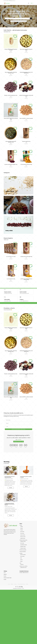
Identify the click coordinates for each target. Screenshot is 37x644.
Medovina (21, 564)
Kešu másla (22, 543)
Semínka (21, 553)
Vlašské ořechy (22, 538)
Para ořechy (22, 533)
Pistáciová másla (23, 548)
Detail (11, 53)
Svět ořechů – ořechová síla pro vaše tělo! (18, 13)
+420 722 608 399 (6, 0)
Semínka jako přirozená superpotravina (10, 477)
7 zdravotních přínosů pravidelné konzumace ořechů (9, 504)
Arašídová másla (23, 541)
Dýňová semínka (23, 554)
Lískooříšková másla (23, 544)
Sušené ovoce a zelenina (23, 566)
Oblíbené (5, 574)
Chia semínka (22, 556)
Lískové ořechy (22, 535)
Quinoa (21, 559)
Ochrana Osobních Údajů (7, 577)
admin (6, 478)
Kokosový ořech (22, 536)
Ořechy (21, 525)
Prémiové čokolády (23, 551)
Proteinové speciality (23, 549)
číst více (10, 487)
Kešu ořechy (22, 531)
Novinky (5, 576)
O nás (5, 572)
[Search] (31, 18)
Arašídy (21, 526)
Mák (21, 558)
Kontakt (5, 579)
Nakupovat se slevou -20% (18, 441)
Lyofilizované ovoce (23, 567)
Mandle (21, 528)
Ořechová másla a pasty (23, 540)
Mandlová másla (22, 546)
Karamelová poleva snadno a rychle (26, 477)
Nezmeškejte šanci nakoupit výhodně (18, 21)
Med (20, 563)
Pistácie (21, 529)
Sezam (21, 561)
